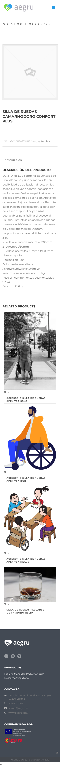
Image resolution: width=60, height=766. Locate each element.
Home (13, 31)
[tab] (31, 160)
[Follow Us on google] (13, 656)
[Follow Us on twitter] (19, 656)
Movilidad (24, 31)
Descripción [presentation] (13, 160)
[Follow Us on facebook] (6, 656)
